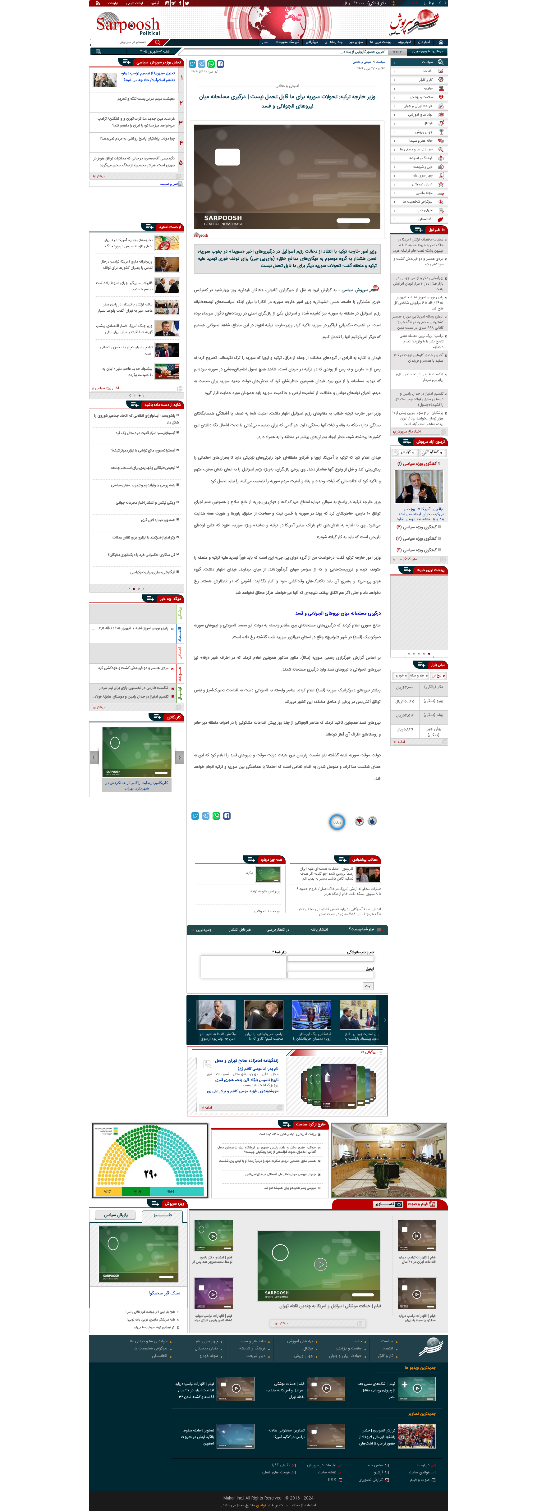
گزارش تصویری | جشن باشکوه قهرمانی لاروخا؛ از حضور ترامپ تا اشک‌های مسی (377, 1437)
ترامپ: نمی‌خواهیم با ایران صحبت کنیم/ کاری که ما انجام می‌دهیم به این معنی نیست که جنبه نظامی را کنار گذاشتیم (263, 1036)
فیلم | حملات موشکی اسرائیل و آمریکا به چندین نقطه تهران (330, 1306)
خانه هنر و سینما (252, 1342)
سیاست (380, 62)
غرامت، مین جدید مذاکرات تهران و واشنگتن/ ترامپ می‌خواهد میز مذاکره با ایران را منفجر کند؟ (136, 122)
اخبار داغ (424, 42)
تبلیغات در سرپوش (321, 1466)
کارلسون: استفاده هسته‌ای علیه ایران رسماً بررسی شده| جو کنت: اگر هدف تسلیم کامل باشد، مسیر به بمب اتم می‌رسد (326, 873)
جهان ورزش (303, 1356)
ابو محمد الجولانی (267, 911)
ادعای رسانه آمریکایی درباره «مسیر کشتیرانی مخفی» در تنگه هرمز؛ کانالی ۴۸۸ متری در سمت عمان (340, 911)
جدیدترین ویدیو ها (420, 1368)
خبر (437, 230)
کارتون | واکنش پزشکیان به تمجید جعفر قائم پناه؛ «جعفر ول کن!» (129, 785)
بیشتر (101, 176)
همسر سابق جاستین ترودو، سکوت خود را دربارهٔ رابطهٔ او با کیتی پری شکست (267, 1161)
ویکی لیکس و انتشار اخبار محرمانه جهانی (145, 503)
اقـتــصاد (180, 634)
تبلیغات (113, 3)
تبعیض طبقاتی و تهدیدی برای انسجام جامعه (143, 468)
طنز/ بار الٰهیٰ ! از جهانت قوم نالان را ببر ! (150, 1312)
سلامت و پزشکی (349, 1349)
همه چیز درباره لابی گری (158, 520)
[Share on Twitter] (192, 64)
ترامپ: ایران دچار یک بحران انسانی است (126, 350)
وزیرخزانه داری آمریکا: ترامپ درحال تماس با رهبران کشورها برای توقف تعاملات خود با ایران (126, 264)
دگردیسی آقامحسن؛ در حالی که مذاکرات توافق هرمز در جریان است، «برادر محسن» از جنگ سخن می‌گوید (134, 161)
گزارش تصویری (371, 1480)
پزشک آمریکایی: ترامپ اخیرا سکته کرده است (287, 1134)
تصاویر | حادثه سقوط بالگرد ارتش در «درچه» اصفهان (197, 1437)
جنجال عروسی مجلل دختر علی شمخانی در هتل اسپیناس (281, 1174)
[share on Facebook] (220, 64)
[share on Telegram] (201, 64)
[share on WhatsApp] (211, 64)
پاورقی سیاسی (116, 1215)
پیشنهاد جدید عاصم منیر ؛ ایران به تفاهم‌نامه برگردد (127, 372)
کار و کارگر (385, 1356)
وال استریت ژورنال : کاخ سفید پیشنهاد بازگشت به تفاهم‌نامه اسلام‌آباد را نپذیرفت (362, 1036)
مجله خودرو (209, 1356)
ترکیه (249, 873)
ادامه (401, 742)
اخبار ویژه (404, 42)
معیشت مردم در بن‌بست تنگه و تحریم (146, 99)
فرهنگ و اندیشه (252, 1349)
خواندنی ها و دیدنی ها (148, 1342)
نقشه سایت (327, 1473)
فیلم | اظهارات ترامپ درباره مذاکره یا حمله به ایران (417, 1318)
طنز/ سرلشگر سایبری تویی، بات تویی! (151, 1320)
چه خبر (166, 599)
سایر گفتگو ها (407, 559)
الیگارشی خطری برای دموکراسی (152, 572)
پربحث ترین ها (380, 42)
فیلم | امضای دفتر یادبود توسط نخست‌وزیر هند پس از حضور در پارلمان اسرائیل (212, 1260)
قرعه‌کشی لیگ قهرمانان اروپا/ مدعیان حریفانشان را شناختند (312, 1036)
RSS (332, 1480)
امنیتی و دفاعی (362, 62)
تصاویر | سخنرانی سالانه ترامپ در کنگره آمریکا (286, 1433)
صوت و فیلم (419, 1480)
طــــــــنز (163, 1215)
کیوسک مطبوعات (287, 42)
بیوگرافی (312, 42)
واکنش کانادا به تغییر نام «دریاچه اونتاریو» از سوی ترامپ (218, 1036)
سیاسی (142, 62)
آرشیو (155, 3)
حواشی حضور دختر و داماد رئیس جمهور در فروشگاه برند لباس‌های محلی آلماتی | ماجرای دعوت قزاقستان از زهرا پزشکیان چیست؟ (266, 1150)
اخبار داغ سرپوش (408, 432)
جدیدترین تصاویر (422, 1414)
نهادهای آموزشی (300, 1342)
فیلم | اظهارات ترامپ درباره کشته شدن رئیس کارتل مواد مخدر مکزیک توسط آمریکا (213, 1318)
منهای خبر (356, 42)
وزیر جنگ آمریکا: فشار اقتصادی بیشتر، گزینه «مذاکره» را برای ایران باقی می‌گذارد (124, 329)
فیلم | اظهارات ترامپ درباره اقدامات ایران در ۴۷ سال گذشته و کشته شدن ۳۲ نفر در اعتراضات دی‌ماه (416, 1260)
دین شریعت (255, 1356)
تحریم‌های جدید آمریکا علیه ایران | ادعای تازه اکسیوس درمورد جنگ (127, 243)
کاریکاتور (174, 717)
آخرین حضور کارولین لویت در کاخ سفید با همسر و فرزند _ (343, 52)
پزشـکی (180, 613)
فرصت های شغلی (276, 1473)
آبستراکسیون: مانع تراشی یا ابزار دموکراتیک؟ (143, 450)
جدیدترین (204, 930)
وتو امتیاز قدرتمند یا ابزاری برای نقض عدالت (143, 537)
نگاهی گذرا (281, 1466)
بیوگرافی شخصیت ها (150, 1349)
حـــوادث (180, 674)
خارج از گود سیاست (310, 1124)
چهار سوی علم (207, 1342)
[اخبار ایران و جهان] (413, 37)
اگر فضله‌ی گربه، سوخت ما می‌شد (154, 1328)
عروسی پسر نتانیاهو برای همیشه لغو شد (290, 1188)
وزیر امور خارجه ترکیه (265, 891)
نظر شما (279, 952)
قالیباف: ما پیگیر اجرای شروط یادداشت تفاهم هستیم (124, 286)
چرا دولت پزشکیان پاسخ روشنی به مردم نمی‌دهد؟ (137, 138)
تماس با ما (375, 1466)
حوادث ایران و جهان (345, 1356)
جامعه (357, 1342)
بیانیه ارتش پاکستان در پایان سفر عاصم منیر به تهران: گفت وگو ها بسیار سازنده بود (125, 307)
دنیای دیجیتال (206, 1349)
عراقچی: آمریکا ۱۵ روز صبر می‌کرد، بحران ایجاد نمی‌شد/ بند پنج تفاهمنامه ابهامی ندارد (420, 514)
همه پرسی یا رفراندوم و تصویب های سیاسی (143, 485)
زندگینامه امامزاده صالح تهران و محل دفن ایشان (246, 1060)
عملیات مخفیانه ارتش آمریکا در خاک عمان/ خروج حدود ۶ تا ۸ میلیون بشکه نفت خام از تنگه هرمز (338, 891)
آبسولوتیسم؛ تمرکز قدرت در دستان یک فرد (145, 433)
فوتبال (308, 1349)
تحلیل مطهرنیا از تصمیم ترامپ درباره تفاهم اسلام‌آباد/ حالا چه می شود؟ (148, 76)
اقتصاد (388, 1349)
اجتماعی (180, 653)
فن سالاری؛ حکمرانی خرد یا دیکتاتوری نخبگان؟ (141, 555)
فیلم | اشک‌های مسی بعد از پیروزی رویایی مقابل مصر (376, 1390)
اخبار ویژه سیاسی (107, 388)
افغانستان (159, 1356)
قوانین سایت (419, 1473)
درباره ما (423, 1466)
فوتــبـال (180, 693)
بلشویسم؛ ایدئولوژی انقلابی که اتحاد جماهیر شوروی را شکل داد (136, 419)
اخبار (265, 42)
